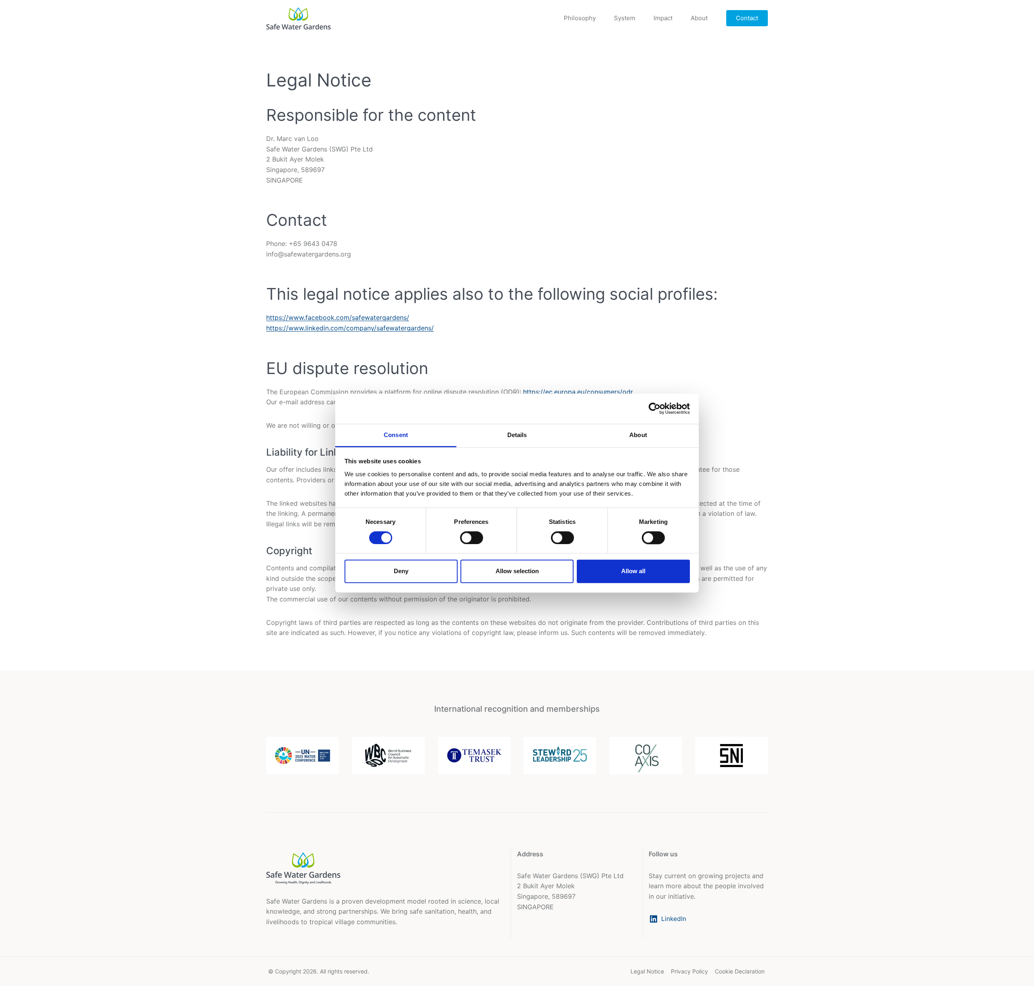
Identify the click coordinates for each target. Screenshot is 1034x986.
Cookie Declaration (740, 971)
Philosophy (580, 18)
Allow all (633, 571)
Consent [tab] (396, 434)
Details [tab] (517, 434)
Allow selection (517, 571)
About (699, 18)
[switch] (471, 537)
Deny (401, 571)
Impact (663, 18)
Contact (747, 18)
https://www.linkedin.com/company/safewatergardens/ (350, 328)
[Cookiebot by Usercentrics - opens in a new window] (654, 408)
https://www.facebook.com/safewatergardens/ (337, 317)
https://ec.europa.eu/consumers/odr (578, 392)
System (624, 18)
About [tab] (638, 434)
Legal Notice (647, 971)
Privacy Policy (689, 971)
